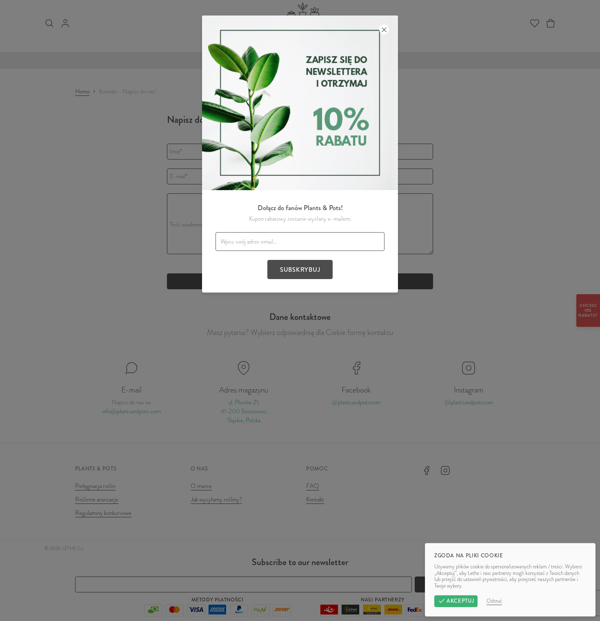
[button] (300, 310)
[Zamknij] (384, 29)
